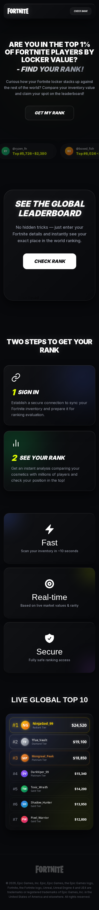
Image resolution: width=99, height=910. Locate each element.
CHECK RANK (49, 261)
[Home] (18, 11)
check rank (80, 11)
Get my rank (49, 112)
